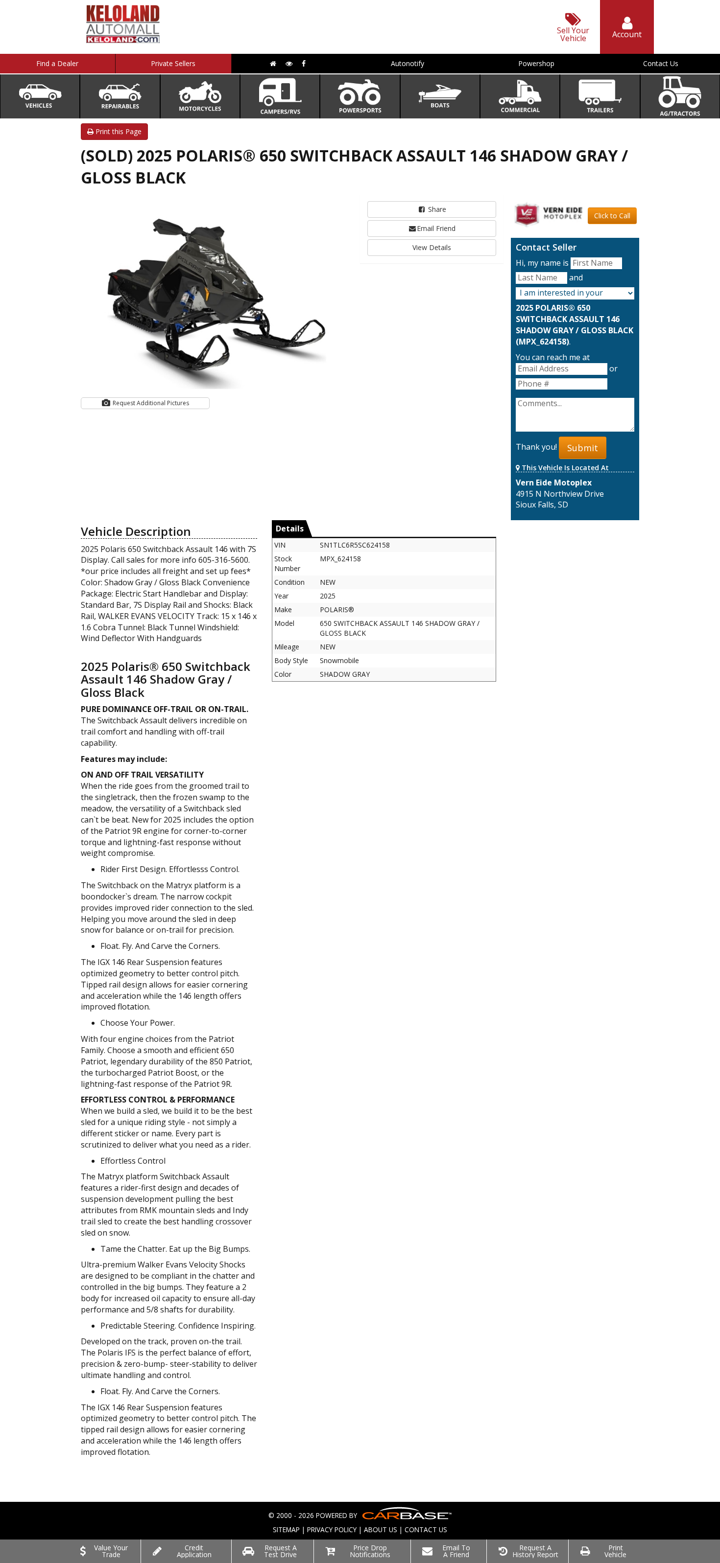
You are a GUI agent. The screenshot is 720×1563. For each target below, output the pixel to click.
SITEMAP (286, 1529)
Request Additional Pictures (150, 403)
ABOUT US (380, 1529)
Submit (582, 448)
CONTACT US (426, 1529)
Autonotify (407, 63)
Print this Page (118, 131)
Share (436, 209)
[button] (344, 202)
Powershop (536, 63)
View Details (431, 247)
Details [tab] (290, 528)
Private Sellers (173, 63)
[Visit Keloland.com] (123, 40)
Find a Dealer (57, 63)
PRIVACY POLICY (332, 1529)
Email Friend (436, 228)
